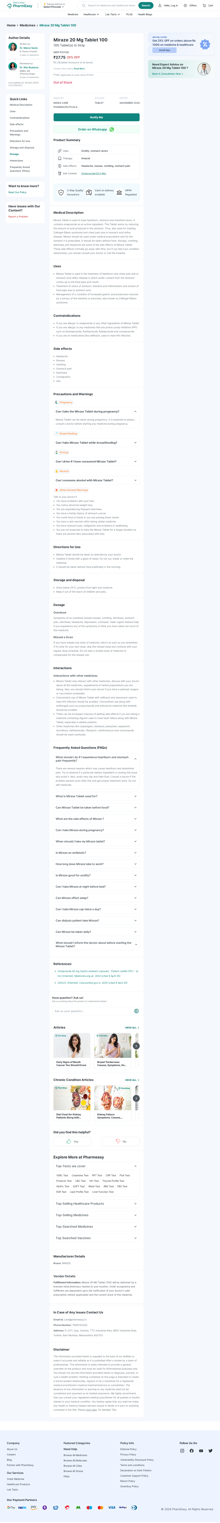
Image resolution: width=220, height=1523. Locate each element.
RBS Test (109, 1186)
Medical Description (21, 104)
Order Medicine (15, 1478)
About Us (12, 1449)
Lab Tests (111, 14)
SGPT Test (79, 1186)
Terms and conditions (132, 1465)
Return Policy (127, 1481)
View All (131, 1027)
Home (11, 25)
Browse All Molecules (75, 1460)
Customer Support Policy (134, 1475)
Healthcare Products (18, 1484)
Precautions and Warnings (19, 132)
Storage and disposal (22, 147)
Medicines (27, 25)
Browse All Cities (73, 1465)
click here (91, 1409)
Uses (13, 111)
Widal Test (94, 1186)
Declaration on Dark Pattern (135, 1470)
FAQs (66, 1476)
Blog (9, 1459)
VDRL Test (62, 1175)
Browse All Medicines (75, 1455)
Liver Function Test (103, 1191)
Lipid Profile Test (79, 1191)
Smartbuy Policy (129, 1486)
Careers (11, 1454)
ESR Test (61, 1191)
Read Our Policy (17, 192)
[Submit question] (136, 1011)
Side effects (17, 124)
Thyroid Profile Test (113, 1180)
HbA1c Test (62, 1186)
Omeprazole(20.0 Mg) (93, 173)
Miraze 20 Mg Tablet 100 (58, 25)
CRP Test (111, 1175)
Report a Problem (18, 216)
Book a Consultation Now (166, 73)
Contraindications (20, 117)
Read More (79, 68)
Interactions (16, 160)
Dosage (14, 154)
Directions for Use (20, 141)
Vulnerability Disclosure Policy (137, 1459)
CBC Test (80, 1180)
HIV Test (94, 1180)
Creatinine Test (80, 1175)
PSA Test (125, 1175)
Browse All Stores (73, 1471)
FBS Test (122, 1186)
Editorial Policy (128, 1449)
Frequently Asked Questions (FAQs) (20, 169)
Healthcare (90, 14)
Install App (164, 50)
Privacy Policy (128, 1454)
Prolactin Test (64, 1180)
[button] (115, 5)
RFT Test (97, 1175)
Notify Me (96, 117)
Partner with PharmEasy (20, 1465)
